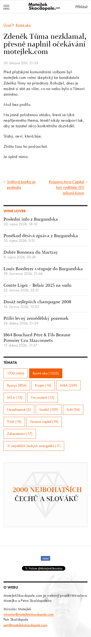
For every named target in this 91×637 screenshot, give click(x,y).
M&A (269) (68, 385)
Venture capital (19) (44, 421)
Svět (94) (73, 409)
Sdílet (45, 558)
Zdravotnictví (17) (19, 433)
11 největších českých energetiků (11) (34, 445)
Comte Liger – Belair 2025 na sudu (37, 287)
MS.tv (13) (14, 397)
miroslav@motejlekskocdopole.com (29, 614)
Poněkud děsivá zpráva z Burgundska (41, 238)
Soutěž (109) (48, 409)
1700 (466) (15, 373)
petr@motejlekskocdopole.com (25, 625)
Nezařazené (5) (19, 409)
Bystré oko (23, 25)
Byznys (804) (17, 385)
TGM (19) (14, 421)
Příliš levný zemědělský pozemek (36, 321)
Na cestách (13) (42, 397)
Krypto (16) (43, 385)
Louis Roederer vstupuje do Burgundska (43, 271)
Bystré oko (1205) (46, 373)
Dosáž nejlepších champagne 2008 (37, 304)
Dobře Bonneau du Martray (31, 254)
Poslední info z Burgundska (31, 221)
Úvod (7, 25)
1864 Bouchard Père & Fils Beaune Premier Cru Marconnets (37, 340)
